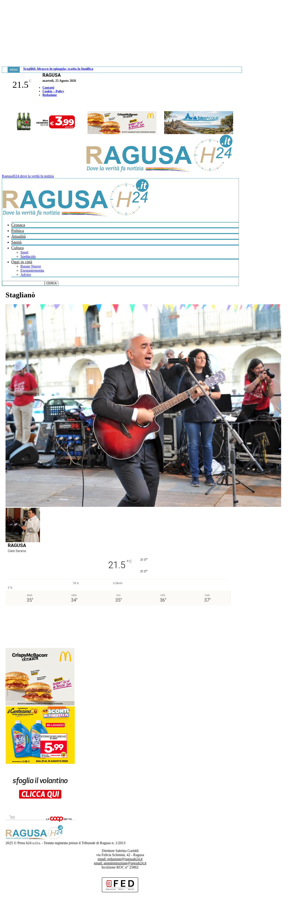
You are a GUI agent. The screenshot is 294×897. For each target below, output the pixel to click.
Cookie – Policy (53, 91)
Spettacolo (28, 256)
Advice (25, 274)
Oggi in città (21, 262)
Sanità (16, 242)
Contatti (48, 87)
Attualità (18, 236)
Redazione (49, 95)
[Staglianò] (143, 506)
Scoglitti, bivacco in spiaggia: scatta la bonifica (58, 69)
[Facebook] (3, 104)
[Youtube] (5, 104)
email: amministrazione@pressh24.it (120, 863)
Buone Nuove (30, 266)
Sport (24, 252)
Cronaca (18, 225)
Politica (17, 230)
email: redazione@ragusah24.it (120, 859)
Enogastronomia (32, 270)
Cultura (17, 247)
